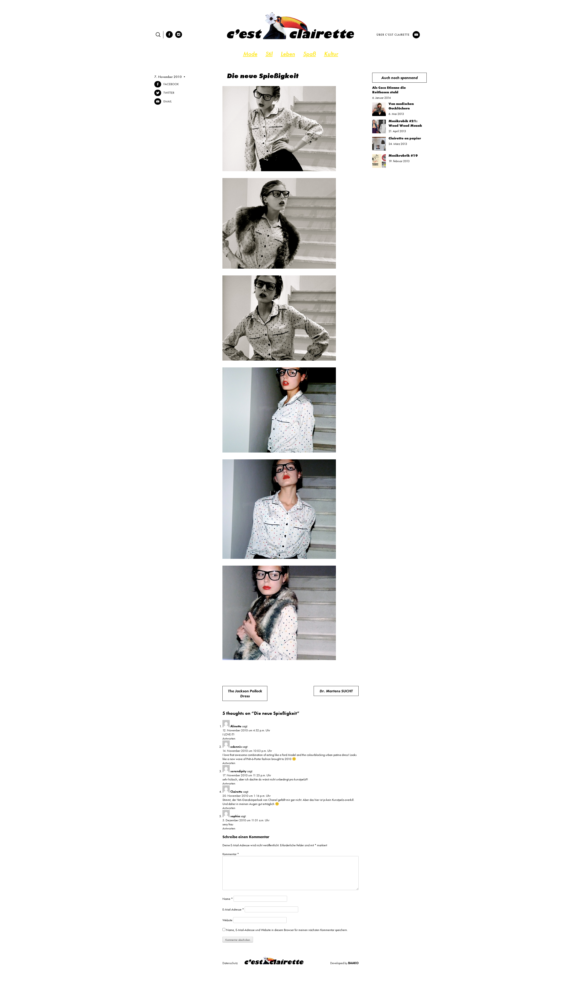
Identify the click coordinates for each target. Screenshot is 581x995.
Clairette (236, 792)
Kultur (331, 54)
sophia (235, 816)
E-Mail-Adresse (233, 909)
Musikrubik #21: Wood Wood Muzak (405, 123)
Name (227, 899)
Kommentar (230, 854)
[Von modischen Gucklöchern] (379, 115)
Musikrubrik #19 (403, 155)
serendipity (238, 771)
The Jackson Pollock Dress (245, 693)
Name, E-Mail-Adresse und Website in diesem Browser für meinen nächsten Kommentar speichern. (287, 930)
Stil (269, 54)
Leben (288, 54)
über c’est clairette (393, 35)
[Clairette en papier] (379, 149)
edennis (236, 747)
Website (227, 920)
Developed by (344, 963)
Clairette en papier (405, 138)
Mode (250, 54)
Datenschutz (230, 963)
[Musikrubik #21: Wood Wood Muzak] (379, 132)
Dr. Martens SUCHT (336, 690)
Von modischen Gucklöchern (401, 106)
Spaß (309, 54)
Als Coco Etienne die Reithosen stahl (389, 89)
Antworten (228, 738)
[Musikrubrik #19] (379, 167)
